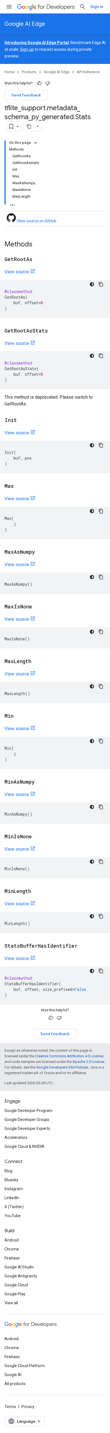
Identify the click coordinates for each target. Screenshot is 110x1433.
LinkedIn (12, 1198)
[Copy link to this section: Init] (22, 420)
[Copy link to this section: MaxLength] (37, 661)
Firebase (12, 1258)
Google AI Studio (19, 1267)
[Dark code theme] (91, 284)
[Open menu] (9, 6)
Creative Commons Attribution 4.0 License (69, 1056)
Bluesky (11, 1180)
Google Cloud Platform (25, 1365)
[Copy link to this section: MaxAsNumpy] (40, 552)
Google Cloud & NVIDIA (24, 1146)
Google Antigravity (21, 1276)
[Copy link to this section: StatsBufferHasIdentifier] (83, 946)
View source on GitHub (36, 221)
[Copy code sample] (100, 284)
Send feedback (26, 95)
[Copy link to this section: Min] (19, 716)
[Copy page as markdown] (29, 126)
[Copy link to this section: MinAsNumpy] (40, 782)
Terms (10, 1406)
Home (9, 72)
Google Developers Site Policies (62, 1067)
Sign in (97, 6)
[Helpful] (39, 83)
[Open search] (82, 6)
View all (11, 1303)
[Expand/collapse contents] (35, 142)
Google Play (15, 1294)
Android (12, 1240)
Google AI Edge (25, 23)
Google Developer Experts (27, 1128)
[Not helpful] (47, 83)
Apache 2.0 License (88, 1062)
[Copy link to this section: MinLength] (36, 891)
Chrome (12, 1249)
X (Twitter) (14, 1206)
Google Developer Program (28, 1110)
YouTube (13, 1215)
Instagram (14, 1189)
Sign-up (27, 49)
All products (15, 1383)
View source (17, 271)
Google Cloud (16, 1285)
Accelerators (16, 1137)
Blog (8, 1171)
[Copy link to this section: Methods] (38, 244)
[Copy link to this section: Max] (19, 486)
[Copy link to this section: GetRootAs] (38, 259)
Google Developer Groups (27, 1119)
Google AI (13, 1374)
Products (29, 72)
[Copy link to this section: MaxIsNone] (37, 607)
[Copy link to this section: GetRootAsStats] (53, 331)
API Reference (88, 72)
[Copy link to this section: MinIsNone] (37, 837)
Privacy (27, 1406)
